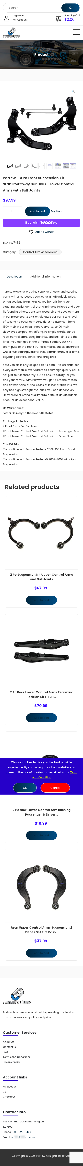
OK (25, 788)
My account (10, 1086)
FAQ (5, 1052)
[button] (73, 91)
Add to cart (37, 211)
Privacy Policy (11, 1062)
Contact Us (10, 1047)
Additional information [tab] (45, 276)
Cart (5, 1091)
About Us (8, 1042)
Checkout (9, 1097)
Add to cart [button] (41, 600)
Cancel (55, 788)
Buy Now (56, 211)
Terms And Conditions (16, 1057)
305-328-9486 (22, 1132)
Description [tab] (14, 276)
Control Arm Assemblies (40, 252)
